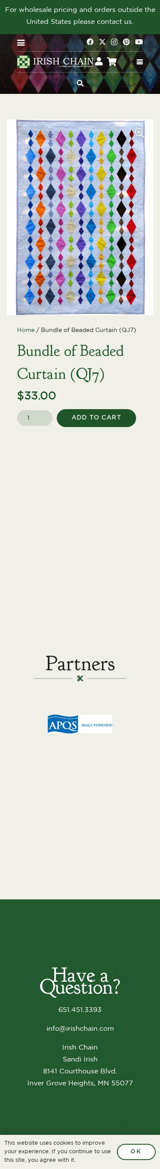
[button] (21, 43)
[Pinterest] (126, 41)
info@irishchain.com (80, 1029)
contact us (114, 22)
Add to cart (96, 417)
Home (26, 330)
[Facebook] (90, 41)
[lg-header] (80, 724)
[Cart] (112, 62)
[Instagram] (114, 42)
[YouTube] (139, 41)
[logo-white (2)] (56, 61)
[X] (102, 41)
